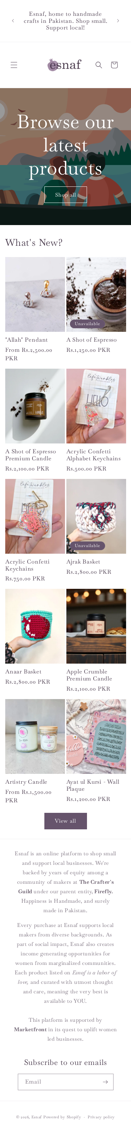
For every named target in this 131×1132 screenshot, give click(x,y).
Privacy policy (101, 1116)
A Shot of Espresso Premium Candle (30, 455)
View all (65, 820)
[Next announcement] (118, 20)
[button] (14, 65)
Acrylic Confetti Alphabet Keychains (93, 455)
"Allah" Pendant (26, 339)
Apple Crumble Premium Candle (89, 675)
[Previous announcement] (13, 20)
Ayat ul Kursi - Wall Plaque (92, 785)
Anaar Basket (23, 671)
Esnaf (36, 1116)
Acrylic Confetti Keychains (27, 565)
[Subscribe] (105, 1082)
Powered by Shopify (62, 1116)
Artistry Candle (26, 781)
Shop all (65, 194)
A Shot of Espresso (91, 339)
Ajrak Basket (83, 561)
